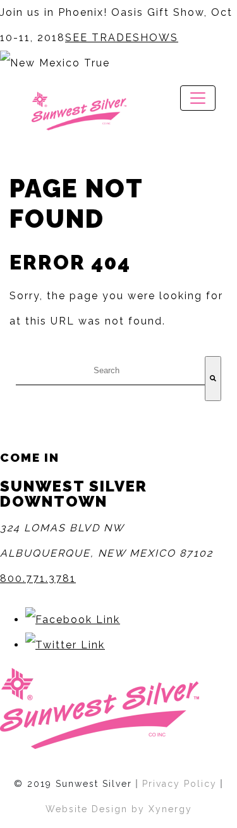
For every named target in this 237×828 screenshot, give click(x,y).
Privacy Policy (179, 784)
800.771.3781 (38, 578)
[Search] (213, 378)
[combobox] (110, 370)
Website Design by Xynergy (119, 809)
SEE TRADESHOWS (121, 38)
